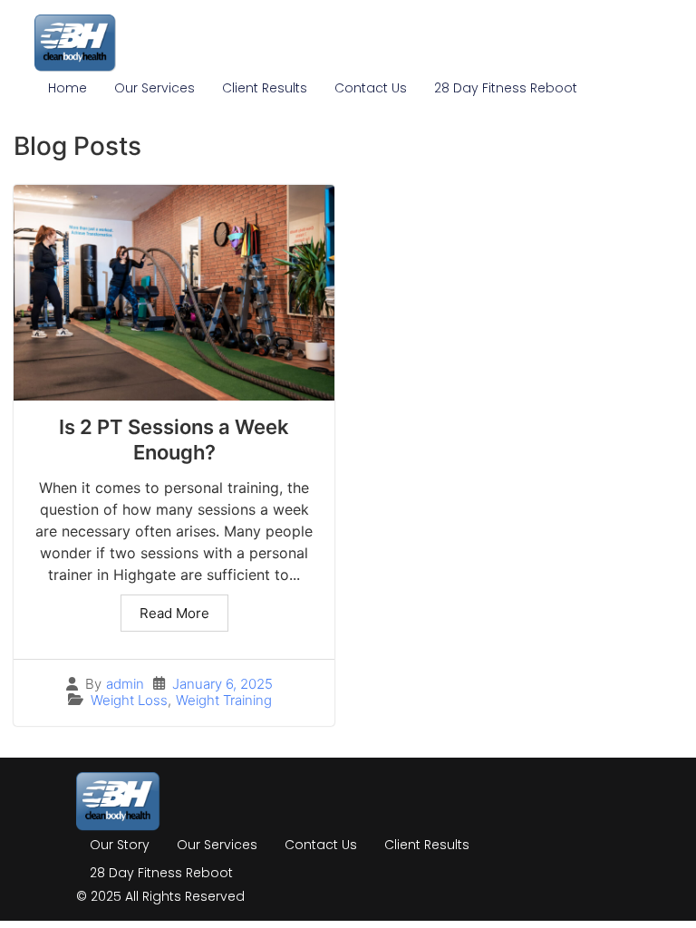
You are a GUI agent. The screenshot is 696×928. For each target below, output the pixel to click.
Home (67, 88)
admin (125, 684)
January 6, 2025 (222, 684)
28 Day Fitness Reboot (505, 88)
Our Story (120, 845)
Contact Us (370, 88)
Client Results (264, 88)
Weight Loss (129, 700)
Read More (174, 613)
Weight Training (224, 700)
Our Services (154, 88)
